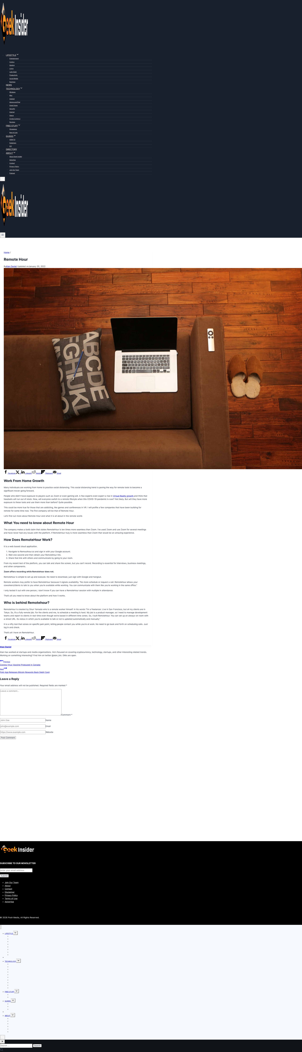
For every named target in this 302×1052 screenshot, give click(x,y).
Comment (66, 715)
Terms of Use (11, 898)
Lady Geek (13, 72)
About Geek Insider (15, 156)
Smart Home (13, 105)
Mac (10, 95)
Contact (12, 163)
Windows (12, 92)
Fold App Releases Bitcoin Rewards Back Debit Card (25, 670)
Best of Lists (13, 132)
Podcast (12, 173)
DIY (10, 146)
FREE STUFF (9, 992)
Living (11, 68)
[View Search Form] (2, 179)
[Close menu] (0, 927)
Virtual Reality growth (123, 496)
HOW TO (12, 139)
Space (11, 115)
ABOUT (7, 1016)
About (7, 886)
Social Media (13, 78)
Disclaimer (10, 892)
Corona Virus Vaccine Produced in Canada (20, 663)
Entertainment (14, 58)
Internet (12, 112)
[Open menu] (2, 235)
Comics (11, 62)
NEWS (9, 85)
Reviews (12, 122)
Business (12, 82)
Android (12, 99)
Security (12, 109)
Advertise (12, 160)
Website (49, 732)
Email (48, 726)
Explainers (12, 143)
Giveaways (13, 129)
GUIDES (8, 1001)
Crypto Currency (14, 119)
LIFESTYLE (9, 933)
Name (48, 720)
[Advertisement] (71, 768)
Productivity (13, 75)
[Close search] (2, 1042)
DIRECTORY (11, 149)
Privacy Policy (14, 166)
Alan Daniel (11, 266)
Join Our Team (14, 170)
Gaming (12, 65)
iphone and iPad (14, 102)
